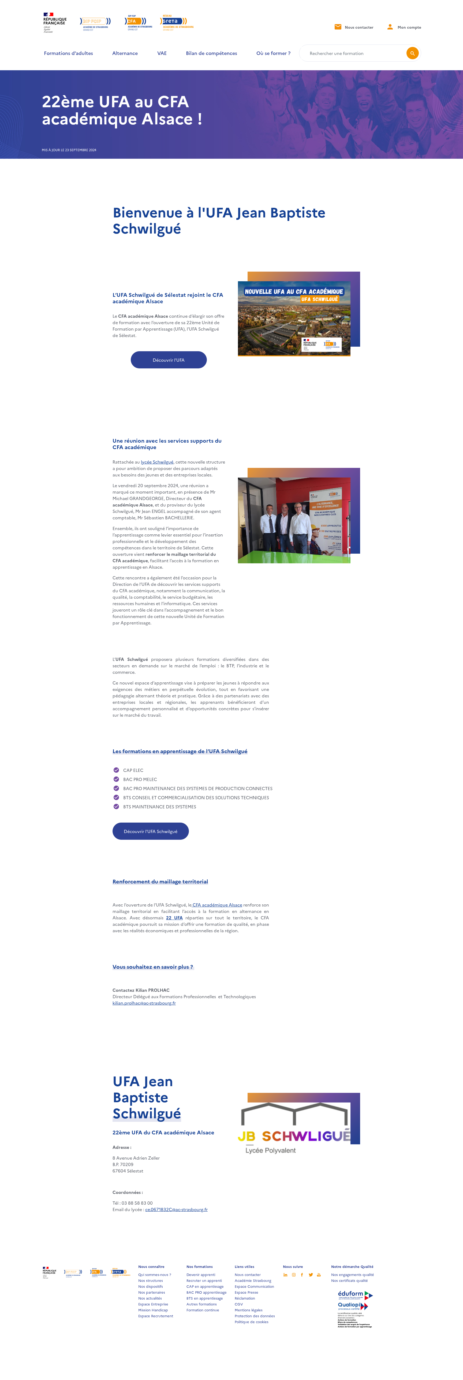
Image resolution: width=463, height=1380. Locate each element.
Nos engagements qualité (352, 1274)
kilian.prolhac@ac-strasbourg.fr (144, 1003)
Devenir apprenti (200, 1274)
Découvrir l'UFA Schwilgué (150, 831)
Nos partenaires (151, 1292)
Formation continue (202, 1309)
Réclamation (245, 1298)
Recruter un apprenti (204, 1280)
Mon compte (409, 27)
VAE (162, 53)
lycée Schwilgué (157, 462)
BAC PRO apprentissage (206, 1292)
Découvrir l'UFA (169, 360)
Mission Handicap (153, 1309)
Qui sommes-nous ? (154, 1274)
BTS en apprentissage (204, 1298)
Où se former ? (273, 53)
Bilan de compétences (211, 53)
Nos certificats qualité (349, 1280)
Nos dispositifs (150, 1286)
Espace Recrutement (155, 1315)
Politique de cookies (251, 1321)
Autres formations (201, 1303)
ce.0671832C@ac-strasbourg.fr (176, 1209)
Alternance (125, 53)
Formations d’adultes (68, 53)
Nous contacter (359, 27)
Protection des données (255, 1315)
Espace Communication (254, 1286)
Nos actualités (150, 1298)
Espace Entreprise (153, 1303)
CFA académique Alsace (217, 905)
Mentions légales (249, 1309)
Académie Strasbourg (253, 1280)
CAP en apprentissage (205, 1286)
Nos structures (150, 1280)
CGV (239, 1303)
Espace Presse (246, 1292)
